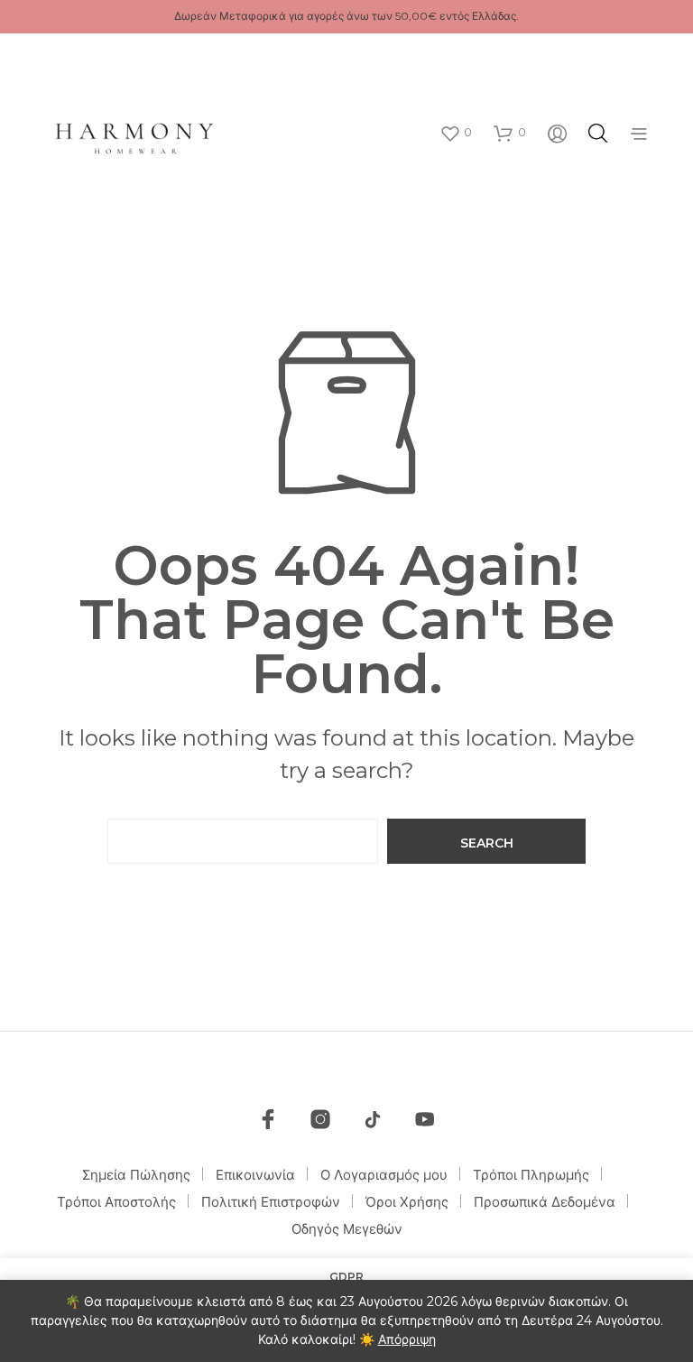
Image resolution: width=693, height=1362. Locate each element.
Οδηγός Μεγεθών (346, 1228)
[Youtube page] (425, 1119)
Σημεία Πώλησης (136, 1174)
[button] (455, 133)
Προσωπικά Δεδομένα (544, 1201)
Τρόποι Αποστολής (116, 1201)
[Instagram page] (320, 1119)
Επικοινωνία (255, 1174)
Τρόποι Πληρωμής (531, 1174)
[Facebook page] (268, 1119)
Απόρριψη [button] (407, 1339)
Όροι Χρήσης (406, 1201)
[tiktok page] (372, 1119)
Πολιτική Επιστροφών (270, 1201)
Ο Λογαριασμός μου (384, 1174)
